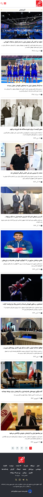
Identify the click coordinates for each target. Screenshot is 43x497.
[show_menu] (5, 3)
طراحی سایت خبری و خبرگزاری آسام (19, 491)
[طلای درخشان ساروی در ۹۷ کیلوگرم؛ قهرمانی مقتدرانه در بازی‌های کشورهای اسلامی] (21, 244)
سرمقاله (32, 466)
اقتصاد (5, 466)
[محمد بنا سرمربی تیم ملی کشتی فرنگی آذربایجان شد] (21, 156)
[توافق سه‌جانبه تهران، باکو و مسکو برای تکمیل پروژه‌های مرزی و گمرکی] (21, 331)
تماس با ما (25, 475)
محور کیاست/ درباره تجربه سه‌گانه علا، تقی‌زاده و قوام (26, 129)
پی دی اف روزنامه (15, 473)
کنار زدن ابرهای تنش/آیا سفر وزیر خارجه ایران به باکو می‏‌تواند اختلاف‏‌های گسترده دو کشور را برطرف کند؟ (24, 217)
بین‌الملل (31, 469)
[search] (2, 3)
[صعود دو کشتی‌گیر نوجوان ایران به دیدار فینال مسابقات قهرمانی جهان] (21, 25)
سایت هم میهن (13, 484)
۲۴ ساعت (19, 466)
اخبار (38, 466)
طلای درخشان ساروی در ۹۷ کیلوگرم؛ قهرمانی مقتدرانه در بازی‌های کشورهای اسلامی (22, 260)
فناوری (31, 473)
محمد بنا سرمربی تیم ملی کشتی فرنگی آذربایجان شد (26, 173)
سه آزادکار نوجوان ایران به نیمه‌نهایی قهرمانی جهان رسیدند (24, 85)
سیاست (11, 466)
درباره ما (17, 475)
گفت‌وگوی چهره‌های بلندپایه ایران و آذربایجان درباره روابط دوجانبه (22, 391)
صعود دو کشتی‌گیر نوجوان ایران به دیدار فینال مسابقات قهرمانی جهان (23, 42)
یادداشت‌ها (5, 469)
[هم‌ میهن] (21, 460)
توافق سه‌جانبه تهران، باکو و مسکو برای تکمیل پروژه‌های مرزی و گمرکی (23, 348)
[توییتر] (16, 480)
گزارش (12, 469)
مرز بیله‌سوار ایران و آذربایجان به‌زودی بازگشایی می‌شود (25, 433)
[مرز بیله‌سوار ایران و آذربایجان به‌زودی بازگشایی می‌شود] (21, 416)
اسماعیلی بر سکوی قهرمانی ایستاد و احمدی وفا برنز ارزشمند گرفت (22, 304)
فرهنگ (18, 469)
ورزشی (25, 473)
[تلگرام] (23, 480)
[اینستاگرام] (20, 480)
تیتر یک (26, 466)
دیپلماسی (38, 469)
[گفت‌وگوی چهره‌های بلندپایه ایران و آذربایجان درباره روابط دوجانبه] (21, 375)
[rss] (27, 480)
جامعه (24, 469)
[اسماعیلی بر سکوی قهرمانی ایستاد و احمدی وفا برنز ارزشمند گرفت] (21, 287)
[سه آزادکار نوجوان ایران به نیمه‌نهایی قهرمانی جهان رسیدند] (21, 69)
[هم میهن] (39, 3)
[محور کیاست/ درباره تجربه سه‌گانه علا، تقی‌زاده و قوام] (21, 113)
